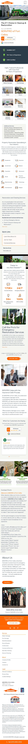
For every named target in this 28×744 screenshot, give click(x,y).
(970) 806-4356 (13, 358)
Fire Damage (5, 638)
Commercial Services (9, 243)
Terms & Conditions (7, 671)
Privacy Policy (5, 674)
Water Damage (6, 636)
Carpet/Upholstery (9, 132)
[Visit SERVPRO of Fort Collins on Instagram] (14, 628)
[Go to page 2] (10, 456)
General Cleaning (6, 653)
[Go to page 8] (17, 456)
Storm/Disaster (6, 643)
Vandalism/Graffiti (8, 137)
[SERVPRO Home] (7, 2)
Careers (4, 662)
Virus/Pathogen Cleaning (14, 129)
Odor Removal (7, 135)
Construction (5, 645)
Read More (7, 582)
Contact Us (5, 664)
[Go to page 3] (11, 456)
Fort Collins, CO (7, 250)
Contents (16, 137)
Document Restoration (10, 134)
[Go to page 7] (16, 456)
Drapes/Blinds (19, 134)
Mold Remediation (6, 640)
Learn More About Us (10, 236)
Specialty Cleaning (6, 650)
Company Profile (6, 660)
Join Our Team (8, 240)
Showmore (4, 226)
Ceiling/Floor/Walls (19, 132)
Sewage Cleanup (8, 127)
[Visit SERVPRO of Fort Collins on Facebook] (17, 628)
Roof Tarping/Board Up (18, 135)
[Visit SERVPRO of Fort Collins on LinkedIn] (10, 628)
